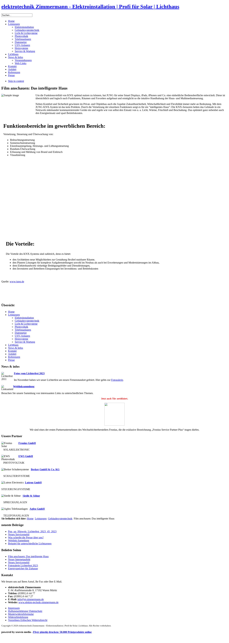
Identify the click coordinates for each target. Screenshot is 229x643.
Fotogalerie (117, 379)
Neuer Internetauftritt (19, 559)
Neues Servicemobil (18, 534)
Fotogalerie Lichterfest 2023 (23, 565)
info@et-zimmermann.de (30, 599)
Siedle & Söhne (31, 495)
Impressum (14, 608)
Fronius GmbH (27, 443)
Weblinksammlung (23, 386)
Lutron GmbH (33, 482)
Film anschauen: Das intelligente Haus (28, 556)
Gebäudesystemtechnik (60, 518)
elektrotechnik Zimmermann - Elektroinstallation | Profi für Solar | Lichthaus (90, 7)
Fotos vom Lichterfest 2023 (29, 373)
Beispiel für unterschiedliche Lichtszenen (29, 543)
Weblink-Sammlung (18, 540)
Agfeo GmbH (37, 508)
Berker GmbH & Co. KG (45, 469)
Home (30, 518)
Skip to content (16, 81)
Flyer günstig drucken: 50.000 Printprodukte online (62, 632)
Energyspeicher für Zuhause (23, 568)
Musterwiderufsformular (21, 614)
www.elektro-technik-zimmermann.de (38, 602)
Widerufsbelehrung (18, 617)
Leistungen (41, 518)
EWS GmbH (25, 456)
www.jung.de (17, 281)
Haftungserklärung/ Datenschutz (25, 611)
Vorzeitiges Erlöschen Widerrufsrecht (27, 620)
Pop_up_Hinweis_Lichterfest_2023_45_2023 (32, 531)
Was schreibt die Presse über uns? (26, 537)
